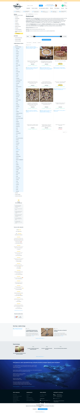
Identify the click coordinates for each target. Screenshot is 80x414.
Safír (16, 161)
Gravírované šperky (18, 29)
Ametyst (17, 53)
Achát (17, 50)
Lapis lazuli (17, 106)
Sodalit (17, 171)
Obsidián (17, 131)
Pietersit (17, 139)
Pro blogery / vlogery (43, 394)
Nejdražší (39, 42)
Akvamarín (17, 48)
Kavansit (17, 93)
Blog (66, 8)
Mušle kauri (18, 123)
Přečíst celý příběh (16, 386)
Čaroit (17, 68)
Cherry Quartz (18, 81)
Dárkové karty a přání (18, 37)
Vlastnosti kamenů (29, 397)
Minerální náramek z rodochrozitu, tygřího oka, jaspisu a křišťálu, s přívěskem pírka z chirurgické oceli (46, 125)
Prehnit (17, 141)
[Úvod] (19, 6)
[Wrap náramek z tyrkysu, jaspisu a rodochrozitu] (60, 116)
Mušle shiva (18, 126)
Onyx (17, 134)
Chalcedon (17, 78)
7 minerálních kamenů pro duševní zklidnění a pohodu (32, 331)
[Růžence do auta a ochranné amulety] (47, 332)
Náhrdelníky (17, 18)
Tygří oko (17, 184)
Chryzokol (17, 83)
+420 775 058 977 (50, 5)
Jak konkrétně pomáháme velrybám (28, 386)
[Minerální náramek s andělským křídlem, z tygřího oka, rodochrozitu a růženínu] (32, 116)
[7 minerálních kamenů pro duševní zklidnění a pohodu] (19, 332)
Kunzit (17, 101)
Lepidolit (17, 111)
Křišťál (17, 98)
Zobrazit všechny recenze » (18, 310)
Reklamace (15, 401)
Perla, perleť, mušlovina (19, 138)
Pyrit (17, 146)
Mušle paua (17, 124)
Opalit (17, 129)
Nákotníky (16, 23)
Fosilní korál (18, 71)
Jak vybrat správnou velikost (43, 8)
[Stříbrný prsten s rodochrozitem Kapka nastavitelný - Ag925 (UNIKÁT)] (60, 74)
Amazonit (17, 51)
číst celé (33, 335)
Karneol (17, 91)
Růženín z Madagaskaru (19, 159)
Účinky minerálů (17, 194)
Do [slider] (60, 36)
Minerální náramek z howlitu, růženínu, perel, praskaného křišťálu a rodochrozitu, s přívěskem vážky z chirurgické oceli (46, 62)
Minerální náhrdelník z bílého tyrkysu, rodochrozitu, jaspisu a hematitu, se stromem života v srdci (46, 104)
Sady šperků (17, 24)
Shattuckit (17, 166)
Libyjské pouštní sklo (19, 113)
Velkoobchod (42, 396)
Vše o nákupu (56, 8)
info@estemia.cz (57, 398)
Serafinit (17, 164)
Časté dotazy (15, 394)
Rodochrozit (18, 149)
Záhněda (17, 191)
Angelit (17, 56)
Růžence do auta (18, 26)
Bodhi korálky (18, 65)
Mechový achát (18, 116)
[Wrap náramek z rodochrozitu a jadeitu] (60, 53)
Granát (17, 73)
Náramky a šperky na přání (18, 31)
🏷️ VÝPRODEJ (17, 33)
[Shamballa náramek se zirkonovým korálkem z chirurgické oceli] (60, 95)
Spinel (17, 174)
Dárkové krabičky (18, 39)
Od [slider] (34, 36)
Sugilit (17, 176)
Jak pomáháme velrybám (30, 400)
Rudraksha (17, 154)
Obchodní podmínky (16, 400)
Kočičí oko (17, 96)
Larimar (17, 108)
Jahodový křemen (18, 86)
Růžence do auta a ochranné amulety (60, 331)
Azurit (17, 63)
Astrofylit (17, 60)
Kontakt (62, 8)
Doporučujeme (29, 42)
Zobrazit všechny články (39, 338)
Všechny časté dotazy (39, 356)
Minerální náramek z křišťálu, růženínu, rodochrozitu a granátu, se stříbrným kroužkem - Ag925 (32, 62)
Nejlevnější (34, 42)
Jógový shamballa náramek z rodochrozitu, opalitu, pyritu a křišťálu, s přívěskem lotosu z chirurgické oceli (46, 82)
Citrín (17, 66)
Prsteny (16, 21)
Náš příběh (28, 8)
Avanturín (17, 61)
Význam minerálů (34, 8)
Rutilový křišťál (18, 156)
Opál (17, 136)
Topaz (17, 181)
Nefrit (17, 128)
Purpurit (17, 144)
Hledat (41, 5)
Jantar (17, 88)
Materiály (16, 45)
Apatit (17, 58)
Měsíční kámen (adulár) (19, 118)
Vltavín (17, 189)
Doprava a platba (15, 397)
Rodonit (17, 151)
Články (27, 396)
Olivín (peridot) (18, 133)
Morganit (17, 121)
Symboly (16, 192)
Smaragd (17, 169)
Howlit (17, 76)
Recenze (51, 8)
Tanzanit (17, 179)
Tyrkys (17, 186)
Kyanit (17, 103)
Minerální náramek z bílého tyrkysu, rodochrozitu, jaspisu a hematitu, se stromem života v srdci (33, 82)
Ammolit (17, 55)
